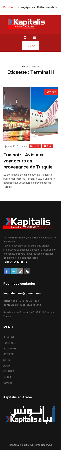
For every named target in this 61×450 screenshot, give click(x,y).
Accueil (24, 66)
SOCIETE (35, 146)
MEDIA (7, 377)
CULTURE (8, 371)
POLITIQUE (9, 343)
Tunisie (48, 146)
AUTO (6, 366)
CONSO (7, 383)
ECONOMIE (9, 348)
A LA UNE (9, 337)
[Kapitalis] (30, 24)
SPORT (7, 360)
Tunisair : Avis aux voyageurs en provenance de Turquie (28, 161)
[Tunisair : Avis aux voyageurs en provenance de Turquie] (30, 114)
